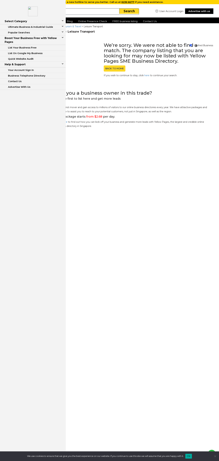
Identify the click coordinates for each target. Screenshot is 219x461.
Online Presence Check (92, 21)
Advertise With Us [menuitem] (19, 86)
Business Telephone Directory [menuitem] (26, 75)
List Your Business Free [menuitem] (22, 47)
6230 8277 (127, 2)
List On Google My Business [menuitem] (25, 53)
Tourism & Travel (72, 26)
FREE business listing (125, 21)
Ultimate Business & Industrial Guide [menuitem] (30, 26)
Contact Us (150, 21)
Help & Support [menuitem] (15, 64)
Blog (70, 21)
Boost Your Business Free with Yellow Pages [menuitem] (31, 40)
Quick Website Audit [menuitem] (21, 58)
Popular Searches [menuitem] (19, 32)
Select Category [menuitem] (16, 21)
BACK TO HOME (114, 68)
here (146, 75)
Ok (188, 456)
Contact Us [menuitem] (14, 81)
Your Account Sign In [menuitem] (21, 70)
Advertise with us (199, 11)
